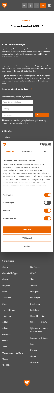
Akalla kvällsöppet (10, 273)
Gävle (5, 303)
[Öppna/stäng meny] (49, 5)
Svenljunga (35, 303)
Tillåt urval (27, 238)
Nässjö (33, 273)
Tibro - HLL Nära (37, 316)
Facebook (6, 137)
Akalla (5, 267)
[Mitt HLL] (30, 5)
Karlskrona (6, 334)
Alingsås (5, 279)
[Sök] (24, 5)
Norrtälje (6, 365)
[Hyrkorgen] (36, 5)
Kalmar (5, 328)
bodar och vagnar (23, 68)
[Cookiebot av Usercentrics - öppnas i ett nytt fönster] (40, 144)
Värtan (33, 356)
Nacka (5, 358)
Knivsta (5, 340)
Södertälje (34, 310)
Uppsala (33, 350)
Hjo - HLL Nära (8, 310)
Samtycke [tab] (9, 151)
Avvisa (27, 246)
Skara (32, 279)
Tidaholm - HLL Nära (39, 322)
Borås (4, 291)
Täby (32, 344)
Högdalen (6, 316)
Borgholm (6, 285)
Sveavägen (35, 297)
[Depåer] (43, 5)
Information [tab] (27, 151)
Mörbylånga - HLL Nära (12, 352)
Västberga (34, 362)
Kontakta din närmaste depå (15, 89)
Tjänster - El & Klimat (39, 337)
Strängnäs (34, 291)
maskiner (9, 68)
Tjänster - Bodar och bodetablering (38, 330)
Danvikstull (6, 297)
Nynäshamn (35, 267)
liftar (14, 68)
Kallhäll (5, 322)
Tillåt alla (27, 230)
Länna (4, 346)
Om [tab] (44, 151)
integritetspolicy (22, 123)
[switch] (47, 203)
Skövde (33, 285)
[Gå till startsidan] (4, 5)
